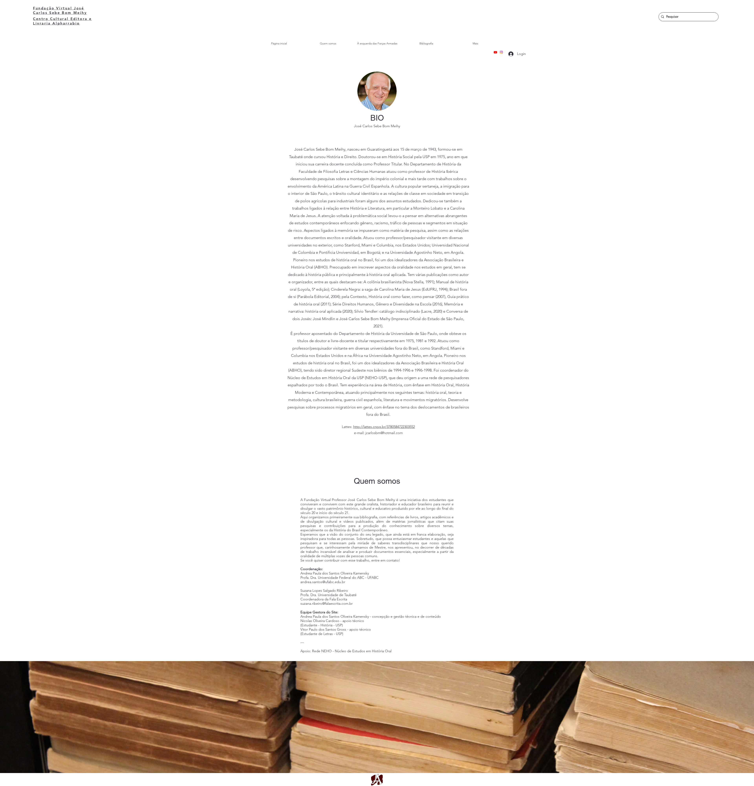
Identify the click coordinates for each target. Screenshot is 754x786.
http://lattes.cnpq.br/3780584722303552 (384, 427)
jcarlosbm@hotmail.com (384, 433)
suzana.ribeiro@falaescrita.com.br (326, 603)
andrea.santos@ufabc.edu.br (322, 582)
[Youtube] (495, 52)
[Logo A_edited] (377, 780)
